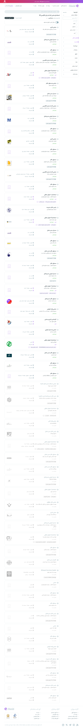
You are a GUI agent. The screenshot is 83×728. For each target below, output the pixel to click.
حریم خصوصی (36, 718)
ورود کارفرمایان (55, 714)
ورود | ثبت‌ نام (8, 5)
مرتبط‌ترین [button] (50, 18)
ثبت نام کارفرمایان (54, 716)
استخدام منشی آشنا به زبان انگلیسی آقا (49, 15)
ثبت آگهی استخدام (9, 18)
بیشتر (35, 5)
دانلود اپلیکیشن (36, 716)
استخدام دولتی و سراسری (72, 718)
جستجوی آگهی (64, 5)
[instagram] (63, 725)
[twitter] (66, 725)
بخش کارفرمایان (18, 6)
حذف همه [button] (65, 12)
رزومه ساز (48, 5)
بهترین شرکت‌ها (41, 5)
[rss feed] (77, 725)
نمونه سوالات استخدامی (72, 716)
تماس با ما (37, 714)
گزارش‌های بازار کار (55, 718)
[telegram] (70, 725)
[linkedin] (74, 725)
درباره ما (37, 712)
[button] (70, 23)
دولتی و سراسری (56, 5)
